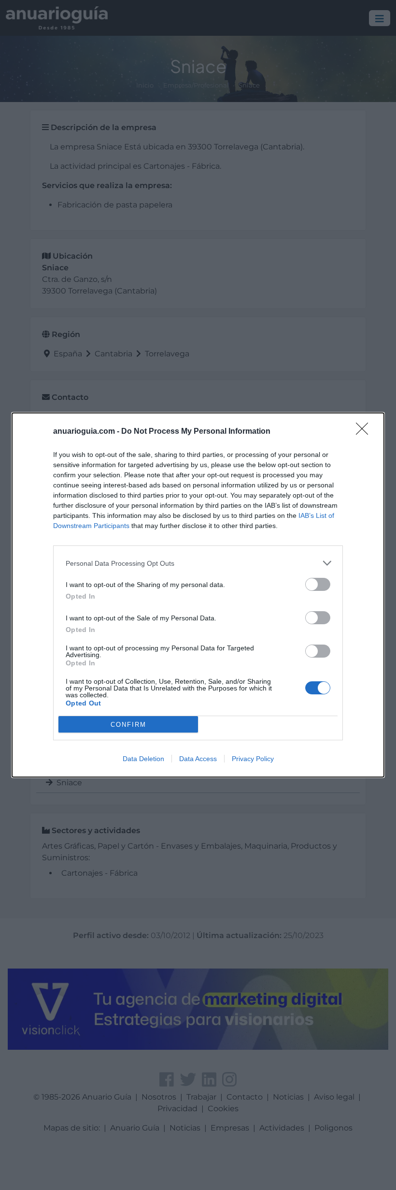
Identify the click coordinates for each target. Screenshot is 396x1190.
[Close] (365, 432)
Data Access (198, 759)
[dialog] (198, 595)
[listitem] (198, 563)
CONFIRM (128, 724)
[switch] (317, 584)
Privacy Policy (253, 759)
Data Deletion (143, 759)
